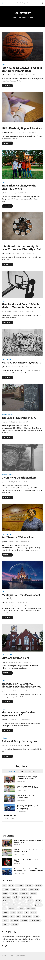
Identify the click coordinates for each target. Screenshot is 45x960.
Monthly (23, 771)
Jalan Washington (8, 132)
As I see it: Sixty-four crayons (19, 741)
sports (36, 916)
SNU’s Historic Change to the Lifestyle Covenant (19, 187)
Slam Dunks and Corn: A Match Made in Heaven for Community (21, 306)
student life (14, 920)
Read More (7, 85)
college (33, 893)
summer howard (35, 920)
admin (5, 422)
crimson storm (26, 897)
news (20, 912)
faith (17, 901)
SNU (18, 916)
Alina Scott (20, 885)
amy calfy (29, 885)
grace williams (13, 905)
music (13, 912)
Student (5, 920)
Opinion (4, 415)
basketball (14, 889)
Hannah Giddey (7, 75)
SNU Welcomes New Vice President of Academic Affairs (28, 787)
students (24, 920)
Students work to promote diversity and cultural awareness (21, 685)
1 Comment (26, 745)
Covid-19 (15, 897)
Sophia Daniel (7, 193)
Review (5, 916)
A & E (3, 592)
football (30, 901)
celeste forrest (34, 889)
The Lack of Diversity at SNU (19, 417)
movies (5, 912)
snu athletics (27, 916)
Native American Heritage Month (21, 362)
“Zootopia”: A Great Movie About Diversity (21, 596)
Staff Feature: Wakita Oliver (18, 537)
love (4, 909)
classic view (24, 893)
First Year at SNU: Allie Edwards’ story (25, 796)
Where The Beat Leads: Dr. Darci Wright (26, 860)
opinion (33, 912)
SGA (12, 916)
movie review (31, 909)
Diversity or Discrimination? (19, 477)
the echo (5, 924)
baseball (5, 889)
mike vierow (12, 909)
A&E (4, 885)
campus (23, 889)
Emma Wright (7, 253)
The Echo (23, 3)
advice (11, 885)
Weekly (32, 771)
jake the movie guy (26, 905)
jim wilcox (38, 905)
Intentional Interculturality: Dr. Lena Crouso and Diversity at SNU (22, 248)
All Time (13, 771)
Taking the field (10, 815)
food (23, 901)
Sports (4, 64)
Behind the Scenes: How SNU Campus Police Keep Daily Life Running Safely (28, 807)
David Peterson (7, 901)
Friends (38, 901)
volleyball (14, 924)
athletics (38, 885)
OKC (26, 912)
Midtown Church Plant (15, 658)
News (3, 125)
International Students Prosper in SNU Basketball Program (22, 69)
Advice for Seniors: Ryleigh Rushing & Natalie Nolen (27, 777)
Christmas (14, 893)
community (6, 897)
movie (21, 909)
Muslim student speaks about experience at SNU (19, 714)
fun (4, 905)
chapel (5, 893)
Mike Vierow (6, 367)
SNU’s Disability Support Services (22, 128)
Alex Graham (7, 311)
